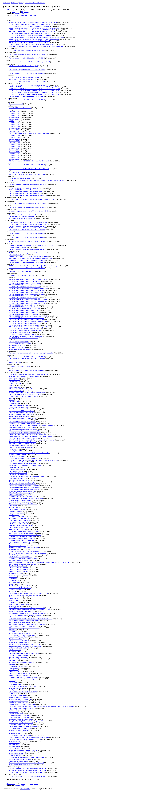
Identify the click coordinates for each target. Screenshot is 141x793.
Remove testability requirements (18, 666)
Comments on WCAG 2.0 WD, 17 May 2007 (21, 275)
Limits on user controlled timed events (20, 699)
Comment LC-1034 (14, 135)
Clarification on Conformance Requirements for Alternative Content (28, 593)
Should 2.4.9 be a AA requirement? (19, 640)
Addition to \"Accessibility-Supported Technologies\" (24, 438)
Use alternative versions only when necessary (22, 686)
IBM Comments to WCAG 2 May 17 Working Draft (23, 66)
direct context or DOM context (17, 695)
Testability (12, 651)
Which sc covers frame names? (18, 617)
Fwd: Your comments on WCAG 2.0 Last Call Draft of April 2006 (27, 228)
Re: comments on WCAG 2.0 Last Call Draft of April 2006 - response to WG (30, 258)
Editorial (11, 398)
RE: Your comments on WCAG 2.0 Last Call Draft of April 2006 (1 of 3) (29, 169)
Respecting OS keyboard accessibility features (22, 429)
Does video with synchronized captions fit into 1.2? (23, 635)
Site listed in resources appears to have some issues (24, 628)
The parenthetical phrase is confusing (20, 622)
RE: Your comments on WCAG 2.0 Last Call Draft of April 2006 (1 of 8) (29, 161)
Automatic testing (14, 668)
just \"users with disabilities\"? (17, 456)
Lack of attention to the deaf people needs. (21, 752)
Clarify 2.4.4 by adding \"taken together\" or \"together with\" (26, 721)
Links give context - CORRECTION (19, 741)
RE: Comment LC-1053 (16, 172)
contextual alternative (15, 733)
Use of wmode (13, 682)
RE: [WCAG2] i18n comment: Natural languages (23, 334)
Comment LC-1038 (14, 130)
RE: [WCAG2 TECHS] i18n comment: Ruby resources (24, 281)
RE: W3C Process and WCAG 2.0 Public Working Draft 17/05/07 (27, 184)
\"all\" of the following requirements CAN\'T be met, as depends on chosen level (32, 440)
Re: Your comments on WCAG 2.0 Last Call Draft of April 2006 (27, 58)
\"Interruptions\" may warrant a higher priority (22, 427)
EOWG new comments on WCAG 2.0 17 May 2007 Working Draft (28, 222)
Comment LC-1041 (14, 124)
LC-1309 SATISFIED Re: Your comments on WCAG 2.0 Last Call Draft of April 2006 (33, 92)
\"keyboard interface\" (15, 383)
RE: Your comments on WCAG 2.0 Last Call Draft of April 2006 (27, 174)
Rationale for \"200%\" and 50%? (18, 522)
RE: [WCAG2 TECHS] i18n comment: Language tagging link (26, 294)
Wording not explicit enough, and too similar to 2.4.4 (24, 653)
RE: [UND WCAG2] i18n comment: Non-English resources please (28, 321)
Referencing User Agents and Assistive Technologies (24, 423)
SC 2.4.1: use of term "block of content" (20, 343)
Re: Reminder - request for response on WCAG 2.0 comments (27, 50)
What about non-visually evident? (18, 405)
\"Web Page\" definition (16, 494)
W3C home (6, 3)
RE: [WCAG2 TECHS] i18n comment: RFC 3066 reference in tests (28, 301)
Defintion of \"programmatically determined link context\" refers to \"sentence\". (31, 425)
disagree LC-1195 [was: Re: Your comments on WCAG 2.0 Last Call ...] (29, 42)
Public (21, 3)
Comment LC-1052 (14, 113)
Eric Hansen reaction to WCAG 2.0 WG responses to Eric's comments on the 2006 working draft (36, 180)
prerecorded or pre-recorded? (17, 478)
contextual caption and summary (18, 730)
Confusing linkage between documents (20, 719)
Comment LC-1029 (14, 144)
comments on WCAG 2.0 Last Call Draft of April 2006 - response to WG (29, 62)
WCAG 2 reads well (15, 650)
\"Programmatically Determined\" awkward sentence (24, 489)
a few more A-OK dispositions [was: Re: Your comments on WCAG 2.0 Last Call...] (32, 31)
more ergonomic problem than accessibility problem (24, 679)
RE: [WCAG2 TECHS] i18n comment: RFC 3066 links (24, 308)
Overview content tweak (16, 104)
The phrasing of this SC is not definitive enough (22, 564)
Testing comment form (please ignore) (20, 764)
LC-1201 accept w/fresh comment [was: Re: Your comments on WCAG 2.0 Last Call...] (34, 39)
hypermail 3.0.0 (25, 788)
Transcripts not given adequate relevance (21, 414)
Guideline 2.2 (13, 577)
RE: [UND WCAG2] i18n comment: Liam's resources (24, 328)
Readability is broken (15, 401)
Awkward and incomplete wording (19, 445)
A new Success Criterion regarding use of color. (22, 409)
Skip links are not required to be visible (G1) (21, 611)
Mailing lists (14, 3)
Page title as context (15, 748)
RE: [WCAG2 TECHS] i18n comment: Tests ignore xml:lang (26, 292)
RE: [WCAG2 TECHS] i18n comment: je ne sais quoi (24, 297)
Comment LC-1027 (14, 148)
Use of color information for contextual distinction (23, 726)
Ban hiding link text (14, 744)
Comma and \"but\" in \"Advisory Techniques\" (22, 496)
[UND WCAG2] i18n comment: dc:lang (20, 332)
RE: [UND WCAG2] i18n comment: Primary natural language (26, 318)
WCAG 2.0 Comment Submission (18, 567)
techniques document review (17, 247)
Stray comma (13, 505)
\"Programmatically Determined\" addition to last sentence (25, 487)
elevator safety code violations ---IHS (19, 420)
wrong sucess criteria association (18, 701)
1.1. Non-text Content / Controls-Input (20, 480)
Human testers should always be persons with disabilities (25, 551)
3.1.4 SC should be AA (15, 600)
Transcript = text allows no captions (19, 416)
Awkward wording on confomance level (20, 502)
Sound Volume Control (15, 507)
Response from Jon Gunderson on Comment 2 (22, 216)
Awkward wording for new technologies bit (21, 500)
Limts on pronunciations (16, 688)
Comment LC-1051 (14, 115)
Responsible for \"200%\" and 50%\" (19, 518)
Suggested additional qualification (19, 655)
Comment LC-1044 (14, 119)
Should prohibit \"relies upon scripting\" (20, 759)
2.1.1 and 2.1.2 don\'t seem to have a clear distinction (24, 644)
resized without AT (14, 467)
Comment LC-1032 (14, 139)
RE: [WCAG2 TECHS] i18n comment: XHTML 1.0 (23, 314)
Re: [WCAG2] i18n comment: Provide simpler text (23, 338)
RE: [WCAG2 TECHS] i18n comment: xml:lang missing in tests (27, 303)
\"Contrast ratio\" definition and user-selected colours (24, 389)
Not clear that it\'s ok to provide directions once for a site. (25, 615)
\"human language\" (15, 387)
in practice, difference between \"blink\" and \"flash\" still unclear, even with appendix (33, 460)
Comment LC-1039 (14, 128)
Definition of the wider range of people (20, 735)
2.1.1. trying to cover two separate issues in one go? (24, 463)
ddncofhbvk (12, 629)
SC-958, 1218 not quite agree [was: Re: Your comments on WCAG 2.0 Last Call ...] (33, 22)
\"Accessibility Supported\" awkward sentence (22, 483)
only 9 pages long (14, 515)
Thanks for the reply (15, 362)
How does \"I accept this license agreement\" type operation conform (28, 374)
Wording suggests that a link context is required (22, 418)
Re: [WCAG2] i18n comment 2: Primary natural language (25, 336)
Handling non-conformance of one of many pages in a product (27, 392)
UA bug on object (14, 710)
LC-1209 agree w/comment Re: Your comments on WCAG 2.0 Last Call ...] (30, 24)
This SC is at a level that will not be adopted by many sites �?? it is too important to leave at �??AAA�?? (40, 562)
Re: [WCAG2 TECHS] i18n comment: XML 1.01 (22, 79)
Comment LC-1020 (14, 159)
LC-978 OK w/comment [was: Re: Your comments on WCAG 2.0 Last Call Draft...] (32, 44)
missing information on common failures (20, 728)
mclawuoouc (12, 631)
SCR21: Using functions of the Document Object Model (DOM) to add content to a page (34, 266)
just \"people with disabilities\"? (18, 473)
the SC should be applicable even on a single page (24, 458)
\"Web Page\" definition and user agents (20, 493)
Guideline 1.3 (13, 580)
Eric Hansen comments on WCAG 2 (19, 178)
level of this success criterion (17, 732)
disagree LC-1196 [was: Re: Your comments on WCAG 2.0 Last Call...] (29, 41)
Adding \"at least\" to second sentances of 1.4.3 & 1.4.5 (25, 739)
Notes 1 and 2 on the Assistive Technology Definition (24, 531)
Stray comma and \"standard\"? (18, 509)
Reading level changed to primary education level (23, 558)
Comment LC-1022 (14, 153)
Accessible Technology (16, 511)
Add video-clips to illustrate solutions (19, 542)
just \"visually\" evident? (16, 471)
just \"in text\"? (13, 449)
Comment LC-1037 (14, 131)
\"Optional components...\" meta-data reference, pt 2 (24, 431)
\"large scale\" (13, 381)
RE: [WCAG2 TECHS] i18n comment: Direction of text (24, 307)
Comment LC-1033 (14, 137)
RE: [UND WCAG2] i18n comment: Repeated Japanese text (26, 319)
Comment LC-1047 (14, 117)
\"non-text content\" (14, 378)
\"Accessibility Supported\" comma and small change (24, 485)
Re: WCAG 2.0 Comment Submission (20, 108)
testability (12, 681)
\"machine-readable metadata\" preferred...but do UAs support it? (27, 434)
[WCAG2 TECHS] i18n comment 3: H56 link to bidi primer (25, 191)
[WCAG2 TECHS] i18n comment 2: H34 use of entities (24, 193)
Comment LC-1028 (14, 146)
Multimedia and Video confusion (18, 637)
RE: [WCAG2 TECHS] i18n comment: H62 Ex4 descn (24, 283)
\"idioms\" (12, 385)
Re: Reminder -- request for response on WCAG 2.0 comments (27, 69)
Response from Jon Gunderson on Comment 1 (22, 218)
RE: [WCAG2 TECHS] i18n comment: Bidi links (22, 305)
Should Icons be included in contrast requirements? (24, 620)
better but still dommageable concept (19, 673)
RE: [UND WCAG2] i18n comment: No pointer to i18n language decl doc (30, 327)
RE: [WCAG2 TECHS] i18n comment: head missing (24, 312)
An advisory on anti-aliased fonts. (18, 407)
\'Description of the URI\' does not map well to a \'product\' (25, 394)
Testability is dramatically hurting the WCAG (21, 662)
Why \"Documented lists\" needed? (19, 527)
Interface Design (14, 403)
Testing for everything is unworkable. (19, 633)
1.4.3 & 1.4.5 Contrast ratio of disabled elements (23, 750)
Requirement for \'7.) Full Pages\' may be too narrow (24, 396)
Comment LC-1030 (14, 142)
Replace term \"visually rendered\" (19, 544)
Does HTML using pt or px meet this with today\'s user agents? (27, 608)
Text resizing (12, 591)
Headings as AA (13, 690)
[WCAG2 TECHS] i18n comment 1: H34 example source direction (28, 195)
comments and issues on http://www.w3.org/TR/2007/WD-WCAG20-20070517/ (32, 245)
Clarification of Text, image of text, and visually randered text (26, 763)
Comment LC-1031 (14, 141)
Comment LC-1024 (14, 152)
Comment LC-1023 (14, 155)
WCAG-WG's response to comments (19, 349)
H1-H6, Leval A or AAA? (16, 671)
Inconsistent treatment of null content (19, 717)
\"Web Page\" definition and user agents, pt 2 (22, 491)
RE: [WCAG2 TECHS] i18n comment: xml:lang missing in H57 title (28, 316)
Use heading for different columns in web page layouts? (25, 535)
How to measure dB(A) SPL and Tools (20, 520)
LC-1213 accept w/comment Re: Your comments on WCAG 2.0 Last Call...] (30, 35)
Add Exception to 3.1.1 (15, 639)
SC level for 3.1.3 (14, 602)
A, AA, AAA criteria (14, 582)
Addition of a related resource (17, 546)
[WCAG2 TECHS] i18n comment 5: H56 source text (24, 188)
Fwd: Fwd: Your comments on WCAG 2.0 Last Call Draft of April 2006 (29, 256)
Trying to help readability (16, 753)
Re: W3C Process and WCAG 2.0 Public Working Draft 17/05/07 (27, 85)
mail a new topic (19, 13)
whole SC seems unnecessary (18, 454)
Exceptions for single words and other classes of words (25, 659)
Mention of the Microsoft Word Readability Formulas (24, 547)
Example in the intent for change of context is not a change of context (29, 737)
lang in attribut (13, 693)
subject (26, 12)
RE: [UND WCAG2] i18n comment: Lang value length (24, 325)
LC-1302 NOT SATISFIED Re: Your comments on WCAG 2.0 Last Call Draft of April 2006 (35, 90)
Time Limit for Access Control (17, 566)
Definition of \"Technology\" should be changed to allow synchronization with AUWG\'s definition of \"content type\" (42, 706)
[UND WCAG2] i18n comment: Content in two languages (25, 330)
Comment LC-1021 (14, 157)
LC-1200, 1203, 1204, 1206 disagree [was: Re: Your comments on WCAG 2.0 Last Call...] (34, 28)
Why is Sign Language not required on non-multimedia (25, 646)
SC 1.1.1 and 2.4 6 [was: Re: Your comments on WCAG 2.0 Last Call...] (29, 26)
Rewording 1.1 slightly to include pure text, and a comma (25, 482)
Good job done (13, 712)
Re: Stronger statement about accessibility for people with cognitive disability (31, 353)
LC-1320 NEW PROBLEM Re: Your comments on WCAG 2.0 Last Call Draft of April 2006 (35, 94)
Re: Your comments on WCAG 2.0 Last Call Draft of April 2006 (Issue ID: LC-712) (32, 199)
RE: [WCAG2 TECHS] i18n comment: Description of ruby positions (28, 288)
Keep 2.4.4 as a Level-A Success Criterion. (21, 411)
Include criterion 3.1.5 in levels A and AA (20, 556)
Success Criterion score (16, 597)
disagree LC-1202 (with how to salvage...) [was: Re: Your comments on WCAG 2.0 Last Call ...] (36, 37)
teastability (12, 664)
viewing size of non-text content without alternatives (24, 376)
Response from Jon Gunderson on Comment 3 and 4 (24, 215)
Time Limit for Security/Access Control (20, 586)
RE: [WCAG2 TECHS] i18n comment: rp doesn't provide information (28, 279)
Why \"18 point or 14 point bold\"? (18, 524)
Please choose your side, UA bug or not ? (21, 723)
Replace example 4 (14, 549)
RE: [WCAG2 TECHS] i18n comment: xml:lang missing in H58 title (28, 299)
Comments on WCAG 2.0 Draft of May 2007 (21, 271)
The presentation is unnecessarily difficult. (21, 533)
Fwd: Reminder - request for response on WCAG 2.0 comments (27, 253)
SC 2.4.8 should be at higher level (19, 604)
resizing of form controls (16, 391)
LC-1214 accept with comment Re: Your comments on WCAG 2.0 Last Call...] (31, 33)
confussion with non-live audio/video (19, 648)
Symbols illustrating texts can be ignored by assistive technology (27, 553)
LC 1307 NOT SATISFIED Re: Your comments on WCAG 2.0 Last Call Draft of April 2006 (34, 89)
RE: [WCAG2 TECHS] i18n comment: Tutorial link (23, 310)
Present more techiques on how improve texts (22, 538)
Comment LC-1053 (14, 111)
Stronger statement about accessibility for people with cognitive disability (30, 609)
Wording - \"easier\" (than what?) (18, 657)
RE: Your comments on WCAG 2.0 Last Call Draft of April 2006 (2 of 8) (29, 133)
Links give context (14, 743)
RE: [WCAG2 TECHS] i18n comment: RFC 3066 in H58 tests (26, 290)
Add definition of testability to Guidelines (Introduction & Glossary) (28, 613)
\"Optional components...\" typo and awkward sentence (25, 432)
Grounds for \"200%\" (15, 589)
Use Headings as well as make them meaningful (23, 691)
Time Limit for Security (15, 573)
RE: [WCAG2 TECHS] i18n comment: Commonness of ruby (26, 285)
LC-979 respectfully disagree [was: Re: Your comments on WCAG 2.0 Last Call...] (32, 30)
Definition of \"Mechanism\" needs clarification (22, 421)
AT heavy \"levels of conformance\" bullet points (23, 504)
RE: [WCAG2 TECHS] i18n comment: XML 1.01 (23, 296)
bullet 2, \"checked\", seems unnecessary (21, 447)
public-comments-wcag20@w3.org (34, 3)
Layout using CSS (14, 578)
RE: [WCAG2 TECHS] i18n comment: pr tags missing (24, 286)
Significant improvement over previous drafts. (22, 412)
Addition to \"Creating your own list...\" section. (22, 442)
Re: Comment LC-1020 (16, 254)
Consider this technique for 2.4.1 (18, 341)
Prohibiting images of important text (19, 560)
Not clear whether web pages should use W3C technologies (26, 757)
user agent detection (15, 755)
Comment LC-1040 (14, 126)
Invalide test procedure (15, 684)
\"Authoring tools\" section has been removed (22, 704)
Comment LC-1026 (14, 150)
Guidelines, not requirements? (18, 516)
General (11, 584)
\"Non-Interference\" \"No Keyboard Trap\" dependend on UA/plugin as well (30, 436)
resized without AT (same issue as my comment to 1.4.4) (25, 465)
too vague (12, 660)
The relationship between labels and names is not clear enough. (27, 624)
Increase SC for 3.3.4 (15, 598)
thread (13, 12)
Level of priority (13, 670)
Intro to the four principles (16, 513)
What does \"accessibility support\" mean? (21, 525)
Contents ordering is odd (16, 713)
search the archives (30, 15)
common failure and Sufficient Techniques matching (24, 677)
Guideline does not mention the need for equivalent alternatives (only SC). (30, 618)
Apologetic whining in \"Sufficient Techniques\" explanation (26, 498)
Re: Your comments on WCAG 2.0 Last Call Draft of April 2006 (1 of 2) (29, 224)
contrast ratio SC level (15, 606)
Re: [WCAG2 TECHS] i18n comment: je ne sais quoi (24, 77)
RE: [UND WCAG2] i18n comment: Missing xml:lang (24, 323)
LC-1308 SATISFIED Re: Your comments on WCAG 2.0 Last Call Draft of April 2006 (33, 87)
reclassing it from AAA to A (16, 451)
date (22, 12)
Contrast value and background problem (20, 724)
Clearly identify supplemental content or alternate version (25, 555)
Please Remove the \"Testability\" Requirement (22, 626)
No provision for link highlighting (18, 761)
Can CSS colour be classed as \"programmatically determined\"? (27, 476)
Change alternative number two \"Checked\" (21, 540)
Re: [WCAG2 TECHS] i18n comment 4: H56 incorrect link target (27, 81)
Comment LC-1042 (14, 122)
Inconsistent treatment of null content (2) (20, 715)
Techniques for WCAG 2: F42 (17, 345)
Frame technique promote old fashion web (21, 708)
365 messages (11, 10)
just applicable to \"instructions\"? (18, 474)
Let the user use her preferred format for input (22, 536)
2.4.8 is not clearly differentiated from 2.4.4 (21, 642)
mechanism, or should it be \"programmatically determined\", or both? (29, 453)
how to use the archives (17, 15)
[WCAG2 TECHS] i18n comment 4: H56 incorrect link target (26, 190)
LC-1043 (11, 121)
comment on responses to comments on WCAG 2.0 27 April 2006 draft (29, 211)
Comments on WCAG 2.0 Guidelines (19, 366)
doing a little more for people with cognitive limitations (24, 595)
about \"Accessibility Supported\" (18, 529)
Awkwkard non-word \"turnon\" (18, 469)
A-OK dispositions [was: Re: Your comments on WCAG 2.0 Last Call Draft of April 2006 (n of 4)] (36, 46)
